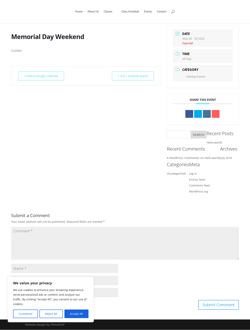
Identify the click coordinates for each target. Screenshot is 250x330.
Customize (25, 314)
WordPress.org (198, 191)
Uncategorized (176, 173)
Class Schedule (130, 11)
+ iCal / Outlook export (133, 76)
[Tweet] (198, 114)
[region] (51, 299)
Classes (108, 11)
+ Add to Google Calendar (41, 76)
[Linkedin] (207, 114)
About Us (93, 11)
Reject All (51, 314)
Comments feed (199, 185)
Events (148, 11)
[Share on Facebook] (189, 114)
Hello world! (214, 142)
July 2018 (226, 158)
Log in (193, 173)
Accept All (76, 314)
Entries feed (197, 179)
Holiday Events (195, 76)
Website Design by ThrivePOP (45, 324)
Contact (161, 11)
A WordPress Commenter (183, 158)
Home (79, 11)
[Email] (216, 114)
